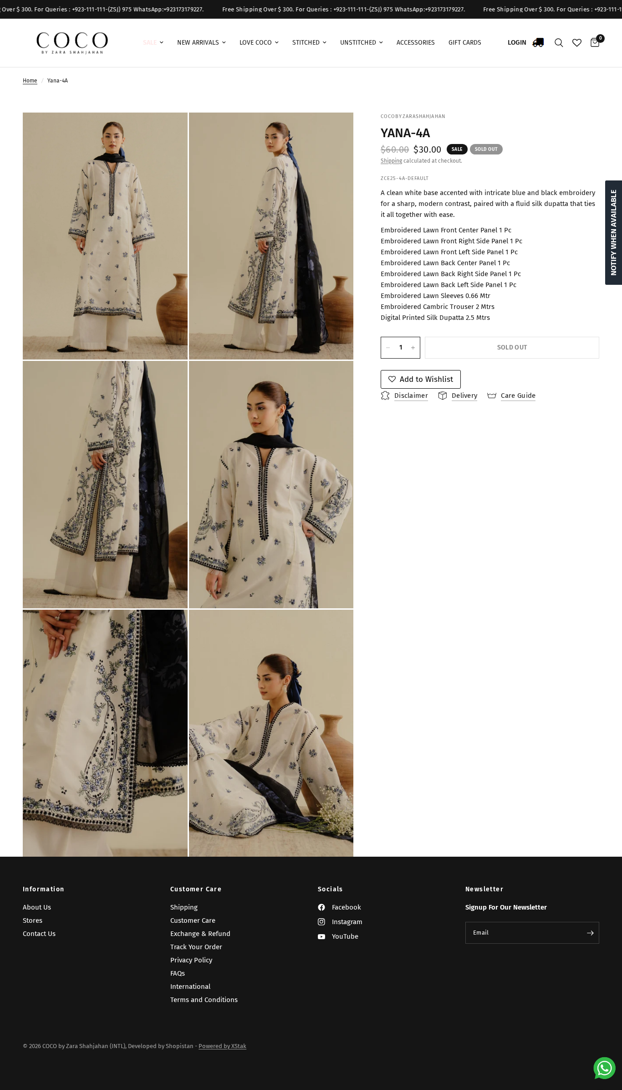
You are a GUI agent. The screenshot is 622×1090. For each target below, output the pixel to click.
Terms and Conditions (204, 1000)
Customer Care (196, 889)
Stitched (306, 42)
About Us (37, 907)
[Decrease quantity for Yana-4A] (388, 347)
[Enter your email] (590, 933)
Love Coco (256, 42)
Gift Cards (465, 42)
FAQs (177, 973)
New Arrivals (198, 42)
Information (43, 889)
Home (30, 80)
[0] (592, 43)
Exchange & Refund (200, 934)
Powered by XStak (222, 1046)
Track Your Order (196, 947)
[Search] (559, 43)
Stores (32, 920)
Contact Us (39, 934)
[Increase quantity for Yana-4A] (413, 347)
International (190, 986)
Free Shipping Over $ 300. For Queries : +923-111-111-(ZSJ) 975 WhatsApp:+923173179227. (308, 9)
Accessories (416, 42)
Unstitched (358, 42)
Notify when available (613, 233)
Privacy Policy (191, 960)
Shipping (391, 161)
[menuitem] (153, 42)
